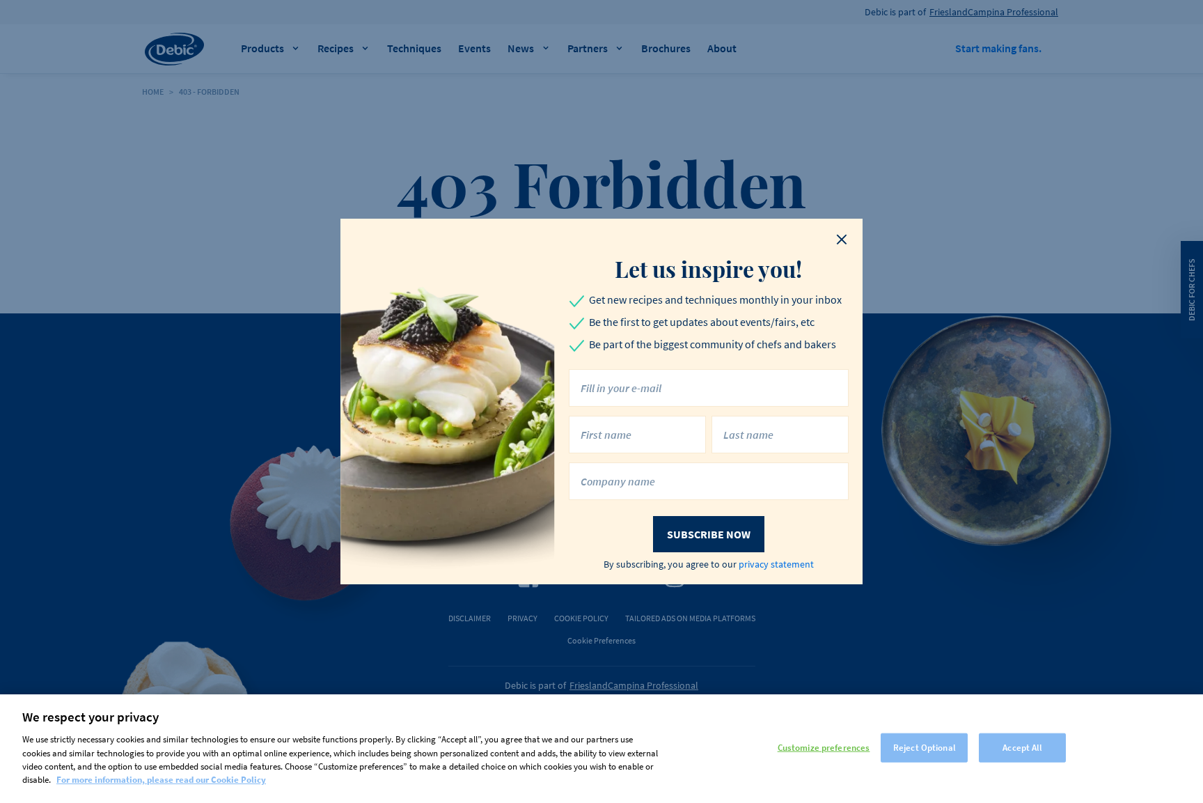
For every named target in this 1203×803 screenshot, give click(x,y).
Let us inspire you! (708, 269)
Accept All (1022, 748)
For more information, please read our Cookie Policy (161, 780)
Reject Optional (924, 748)
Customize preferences (824, 748)
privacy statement (776, 564)
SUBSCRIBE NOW (708, 534)
